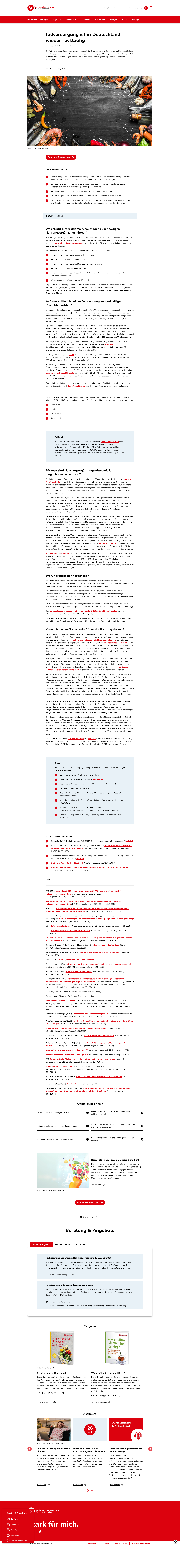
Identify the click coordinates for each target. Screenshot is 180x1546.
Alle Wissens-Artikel (88, 1202)
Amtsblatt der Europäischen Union (61, 1000)
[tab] (88, 1490)
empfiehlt (109, 344)
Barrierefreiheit (121, 1543)
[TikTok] (40, 1531)
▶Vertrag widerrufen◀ (141, 1543)
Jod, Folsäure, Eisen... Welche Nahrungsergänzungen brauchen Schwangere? (113, 1126)
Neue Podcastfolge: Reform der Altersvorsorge (125, 1450)
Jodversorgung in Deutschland (105, 945)
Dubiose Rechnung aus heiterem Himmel (53, 1450)
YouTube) (129, 841)
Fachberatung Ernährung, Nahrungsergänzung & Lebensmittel (78, 1257)
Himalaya (92, 738)
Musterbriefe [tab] (80, 1244)
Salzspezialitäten (76, 738)
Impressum (106, 1543)
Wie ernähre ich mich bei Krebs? (108, 1373)
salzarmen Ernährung (108, 543)
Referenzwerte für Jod (61, 926)
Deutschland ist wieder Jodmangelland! (90, 1013)
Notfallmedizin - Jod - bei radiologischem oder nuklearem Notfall (110, 1112)
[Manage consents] (175, 1541)
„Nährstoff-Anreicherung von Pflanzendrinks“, (100, 952)
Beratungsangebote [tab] (41, 1244)
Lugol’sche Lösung (76, 386)
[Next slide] (150, 1449)
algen (71, 354)
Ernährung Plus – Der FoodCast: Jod (67, 863)
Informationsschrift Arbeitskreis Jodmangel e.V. (67, 1050)
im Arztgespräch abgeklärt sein (60, 373)
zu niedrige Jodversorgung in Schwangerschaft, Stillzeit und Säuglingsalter (83, 611)
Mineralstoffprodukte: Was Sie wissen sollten (56, 1139)
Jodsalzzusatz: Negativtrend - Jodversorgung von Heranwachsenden (76, 1028)
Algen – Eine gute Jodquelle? (79, 971)
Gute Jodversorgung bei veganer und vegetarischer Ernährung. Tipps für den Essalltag (89, 867)
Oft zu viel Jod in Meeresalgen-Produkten (54, 1113)
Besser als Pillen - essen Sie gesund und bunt (115, 1159)
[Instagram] (34, 1531)
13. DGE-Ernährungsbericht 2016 (99, 1035)
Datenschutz (92, 1543)
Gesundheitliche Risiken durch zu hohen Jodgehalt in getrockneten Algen (83, 1059)
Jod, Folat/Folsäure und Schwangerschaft (75, 959)
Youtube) (80, 858)
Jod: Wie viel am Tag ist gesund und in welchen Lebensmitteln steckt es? (98, 964)
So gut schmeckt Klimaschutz (52, 1373)
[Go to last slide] (30, 1449)
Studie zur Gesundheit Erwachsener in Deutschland (99, 1076)
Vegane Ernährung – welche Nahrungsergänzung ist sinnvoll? (113, 1139)
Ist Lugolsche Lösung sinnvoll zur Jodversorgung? (57, 1126)
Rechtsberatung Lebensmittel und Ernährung (69, 1284)
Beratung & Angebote (59, 157)
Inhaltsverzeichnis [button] (54, 215)
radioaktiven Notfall (110, 441)
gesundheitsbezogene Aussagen (69, 243)
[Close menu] (31, 1511)
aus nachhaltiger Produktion (117, 643)
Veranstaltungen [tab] (62, 1244)
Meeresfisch (98, 779)
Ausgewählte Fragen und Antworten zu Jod (70, 930)
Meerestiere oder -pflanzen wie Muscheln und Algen (92, 640)
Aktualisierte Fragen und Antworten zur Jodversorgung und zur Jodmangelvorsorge (96, 918)
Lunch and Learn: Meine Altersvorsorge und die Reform (89, 1450)
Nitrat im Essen (74, 1084)
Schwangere (51, 553)
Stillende (65, 553)
